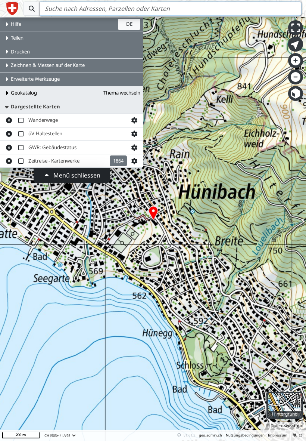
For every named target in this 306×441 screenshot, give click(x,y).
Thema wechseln (121, 92)
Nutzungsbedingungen (245, 435)
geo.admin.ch (210, 435)
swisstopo (293, 425)
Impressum (277, 435)
